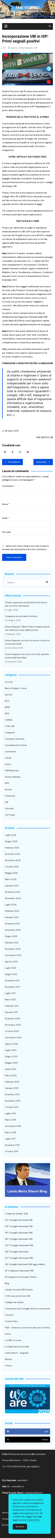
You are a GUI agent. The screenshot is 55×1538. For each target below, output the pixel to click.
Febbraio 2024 (12, 911)
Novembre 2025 (13, 860)
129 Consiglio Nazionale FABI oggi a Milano (25, 1264)
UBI (35, 48)
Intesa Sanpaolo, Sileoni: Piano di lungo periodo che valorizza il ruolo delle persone (27, 628)
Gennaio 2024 (12, 917)
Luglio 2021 (10, 993)
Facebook (5, 452)
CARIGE (8, 720)
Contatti (9, 1315)
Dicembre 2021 (12, 980)
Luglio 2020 (10, 1050)
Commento (8, 486)
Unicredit (9, 808)
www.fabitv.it (18, 1486)
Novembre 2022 (13, 949)
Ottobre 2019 (11, 1107)
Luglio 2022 (10, 968)
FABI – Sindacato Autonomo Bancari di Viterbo (27, 1327)
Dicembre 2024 (12, 892)
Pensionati (10, 795)
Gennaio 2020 (12, 1088)
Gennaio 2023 (11, 942)
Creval (8, 757)
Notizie (8, 789)
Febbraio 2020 (12, 1081)
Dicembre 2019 (12, 1094)
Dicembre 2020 (12, 1018)
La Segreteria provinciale (17, 1346)
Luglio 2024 (10, 904)
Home (8, 1334)
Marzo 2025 (10, 879)
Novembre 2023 (13, 930)
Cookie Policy (11, 1321)
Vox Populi (10, 814)
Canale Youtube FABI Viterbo (19, 1289)
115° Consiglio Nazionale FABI (18, 1232)
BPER (7, 707)
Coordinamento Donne (16, 745)
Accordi (9, 682)
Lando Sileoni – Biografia (17, 1353)
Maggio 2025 (11, 873)
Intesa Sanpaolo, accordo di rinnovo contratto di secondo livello (27, 642)
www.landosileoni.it (34, 1492)
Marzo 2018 (10, 1132)
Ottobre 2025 (12, 866)
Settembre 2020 (13, 1037)
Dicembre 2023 (12, 923)
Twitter (12, 452)
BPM (7, 713)
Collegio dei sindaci (14, 1302)
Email (5, 518)
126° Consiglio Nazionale (16, 1251)
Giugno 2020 (11, 1056)
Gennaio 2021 (11, 1012)
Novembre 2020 (13, 1025)
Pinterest (28, 452)
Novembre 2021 (12, 987)
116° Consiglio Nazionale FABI (18, 1239)
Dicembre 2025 (12, 854)
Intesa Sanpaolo (26, 48)
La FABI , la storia (13, 1340)
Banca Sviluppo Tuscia (16, 688)
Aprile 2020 (10, 1069)
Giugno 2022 (11, 974)
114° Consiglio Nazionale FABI (19, 1226)
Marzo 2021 (10, 999)
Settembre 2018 (13, 1126)
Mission (8, 1359)
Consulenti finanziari (14, 739)
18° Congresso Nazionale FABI (19, 1270)
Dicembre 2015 (12, 1145)
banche (14, 48)
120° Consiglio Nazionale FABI (19, 1245)
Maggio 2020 (11, 1062)
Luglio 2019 (10, 1113)
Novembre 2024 (13, 898)
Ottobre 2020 (12, 1031)
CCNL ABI (9, 726)
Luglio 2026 (10, 835)
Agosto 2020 (11, 1043)
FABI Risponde (12, 770)
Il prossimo (41, 462)
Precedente (14, 462)
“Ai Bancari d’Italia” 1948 (16, 1213)
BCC (7, 701)
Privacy (8, 1365)
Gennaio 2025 (11, 885)
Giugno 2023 (11, 936)
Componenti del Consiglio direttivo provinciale (27, 1308)
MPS (7, 783)
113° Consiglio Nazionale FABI (18, 1220)
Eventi (8, 764)
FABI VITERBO (27, 7)
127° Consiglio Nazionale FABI (19, 1258)
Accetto (20, 1526)
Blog (7, 1283)
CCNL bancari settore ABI (17, 1296)
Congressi (10, 732)
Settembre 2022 (13, 955)
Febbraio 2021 (11, 1006)
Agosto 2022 (11, 961)
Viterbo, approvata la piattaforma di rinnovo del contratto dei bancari (26, 604)
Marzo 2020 (11, 1075)
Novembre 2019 (12, 1100)
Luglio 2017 (10, 1138)
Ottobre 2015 (11, 1151)
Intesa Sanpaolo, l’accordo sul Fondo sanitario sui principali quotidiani (27, 656)
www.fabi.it (22, 1480)
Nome (5, 504)
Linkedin (20, 452)
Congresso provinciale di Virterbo (21, 616)
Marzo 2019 (10, 1119)
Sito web (6, 532)
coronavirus (10, 751)
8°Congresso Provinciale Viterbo (21, 1277)
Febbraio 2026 (12, 847)
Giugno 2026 (11, 841)
